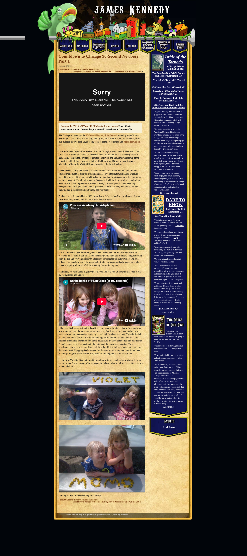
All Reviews (168, 407)
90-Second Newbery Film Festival (101, 135)
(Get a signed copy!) (168, 308)
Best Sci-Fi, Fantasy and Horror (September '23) (168, 74)
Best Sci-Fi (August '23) (169, 81)
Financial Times (167, 262)
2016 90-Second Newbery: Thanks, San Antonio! (79, 69)
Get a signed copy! (169, 193)
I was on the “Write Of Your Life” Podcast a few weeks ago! (90, 126)
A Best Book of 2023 (175, 67)
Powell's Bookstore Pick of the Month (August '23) (168, 99)
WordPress (124, 514)
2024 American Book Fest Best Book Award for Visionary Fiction (168, 106)
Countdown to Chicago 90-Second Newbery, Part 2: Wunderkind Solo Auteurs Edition (107, 71)
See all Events (169, 427)
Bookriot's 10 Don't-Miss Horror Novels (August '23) (169, 92)
